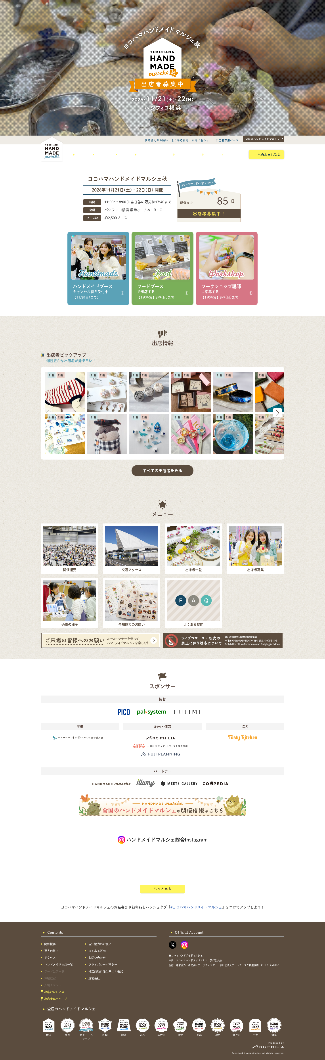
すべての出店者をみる (162, 471)
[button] (277, 412)
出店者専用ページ (227, 140)
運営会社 (94, 978)
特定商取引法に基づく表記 (105, 971)
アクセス (124, 155)
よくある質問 (180, 140)
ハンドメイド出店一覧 (153, 155)
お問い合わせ (200, 140)
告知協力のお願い (156, 140)
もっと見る (162, 888)
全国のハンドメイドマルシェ (262, 139)
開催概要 (82, 155)
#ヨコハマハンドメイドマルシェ (196, 907)
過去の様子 (103, 155)
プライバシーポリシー (102, 964)
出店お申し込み (269, 154)
